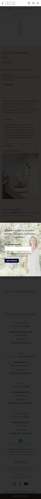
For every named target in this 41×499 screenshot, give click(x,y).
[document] (20, 249)
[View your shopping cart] (29, 3)
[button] (38, 225)
